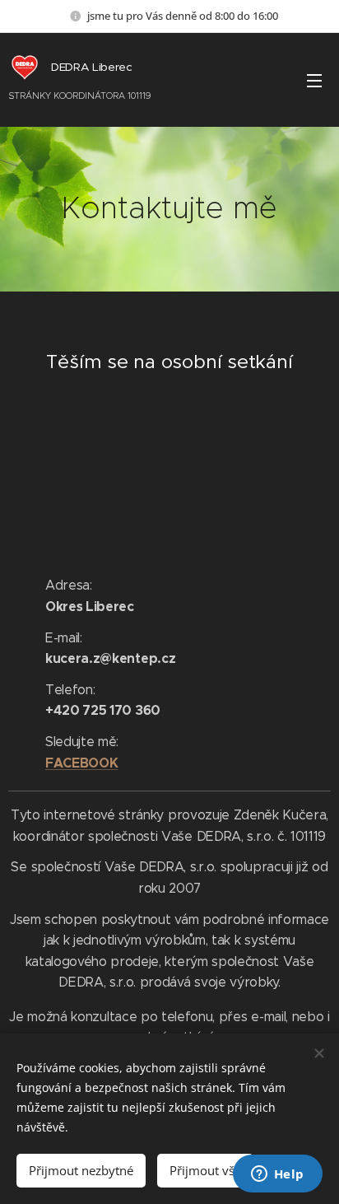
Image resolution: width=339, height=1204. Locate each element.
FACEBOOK (81, 763)
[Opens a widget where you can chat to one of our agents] (277, 1175)
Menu (314, 79)
